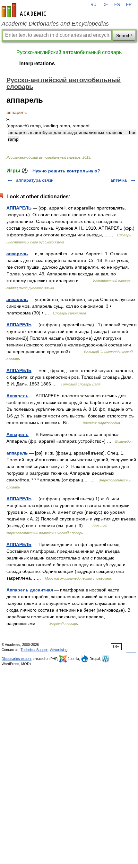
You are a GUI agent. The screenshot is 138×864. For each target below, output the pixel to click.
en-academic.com (25, 10)
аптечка (118, 180)
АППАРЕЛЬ (18, 207)
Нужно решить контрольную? (66, 170)
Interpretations (37, 63)
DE (105, 5)
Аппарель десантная (29, 589)
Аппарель (17, 395)
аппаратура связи (35, 180)
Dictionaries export (16, 659)
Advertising (58, 650)
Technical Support (34, 650)
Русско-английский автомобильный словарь (69, 52)
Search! (124, 35)
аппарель (17, 253)
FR (129, 5)
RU (93, 5)
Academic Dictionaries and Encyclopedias (55, 23)
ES (117, 5)
